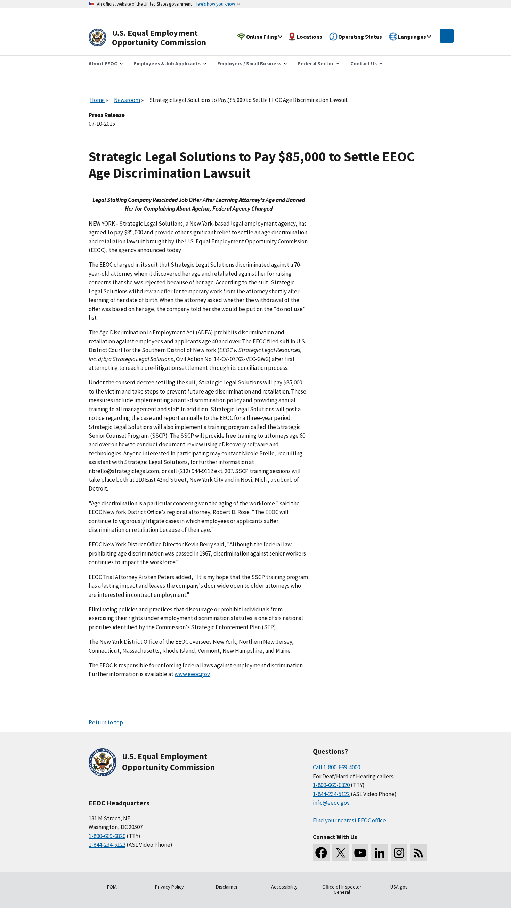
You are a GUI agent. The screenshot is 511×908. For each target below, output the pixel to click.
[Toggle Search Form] (447, 36)
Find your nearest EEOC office (349, 820)
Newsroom (127, 99)
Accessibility (284, 887)
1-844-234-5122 (107, 845)
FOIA (112, 887)
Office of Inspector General (342, 889)
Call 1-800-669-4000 (336, 767)
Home (97, 99)
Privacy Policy (169, 887)
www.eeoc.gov (192, 674)
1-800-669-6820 (107, 836)
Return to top (106, 722)
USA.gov (399, 887)
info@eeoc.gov (331, 802)
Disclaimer (227, 887)
